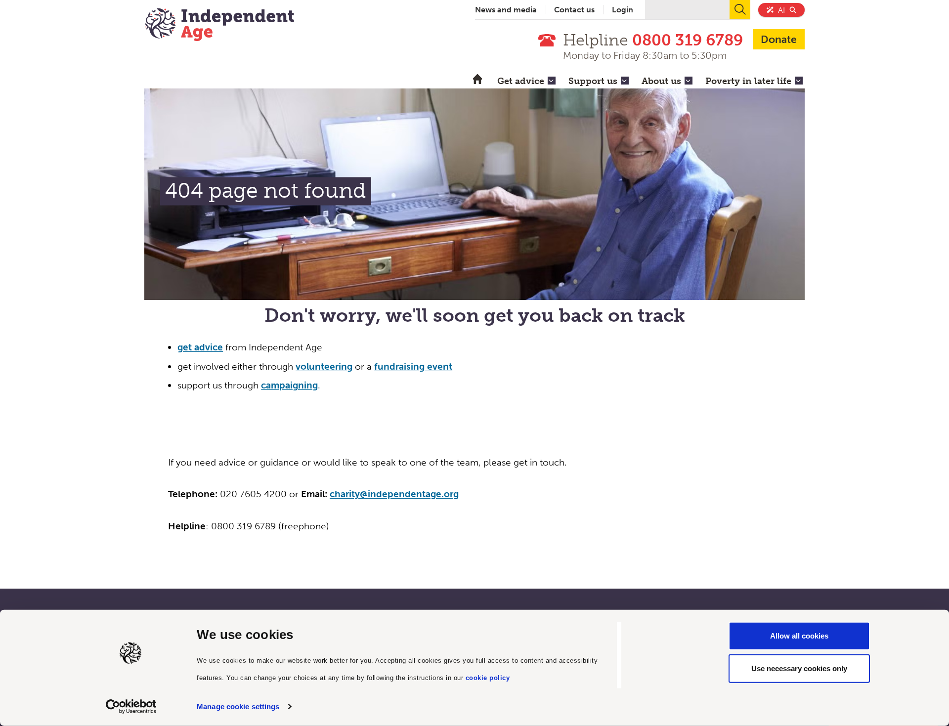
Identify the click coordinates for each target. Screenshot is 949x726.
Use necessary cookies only (799, 668)
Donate (779, 39)
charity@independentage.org (394, 494)
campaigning (289, 385)
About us (661, 81)
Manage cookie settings (238, 706)
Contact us (574, 9)
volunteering (324, 366)
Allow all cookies (799, 636)
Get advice (520, 81)
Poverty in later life (748, 81)
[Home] (219, 25)
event (438, 366)
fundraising (399, 366)
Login (622, 9)
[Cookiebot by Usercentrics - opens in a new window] (131, 706)
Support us (592, 81)
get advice (200, 347)
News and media (506, 9)
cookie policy (488, 677)
